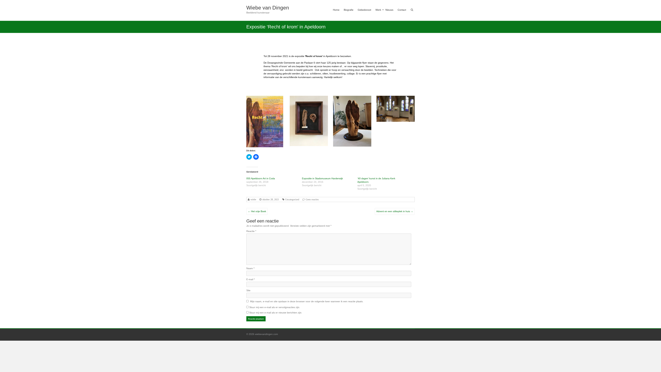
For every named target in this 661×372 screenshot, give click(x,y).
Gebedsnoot (364, 9)
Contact (402, 9)
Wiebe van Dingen (267, 8)
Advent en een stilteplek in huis (394, 211)
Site (248, 290)
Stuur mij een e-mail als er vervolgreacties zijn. (274, 307)
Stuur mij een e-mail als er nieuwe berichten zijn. (275, 312)
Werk (378, 9)
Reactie (251, 231)
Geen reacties (312, 199)
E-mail (250, 279)
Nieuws (389, 9)
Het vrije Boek (257, 211)
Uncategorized (292, 199)
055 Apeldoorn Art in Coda (260, 178)
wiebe (253, 199)
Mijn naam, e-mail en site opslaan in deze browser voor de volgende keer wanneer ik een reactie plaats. (306, 301)
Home (336, 9)
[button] (264, 121)
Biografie (348, 9)
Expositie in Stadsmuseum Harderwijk (322, 178)
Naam (250, 268)
